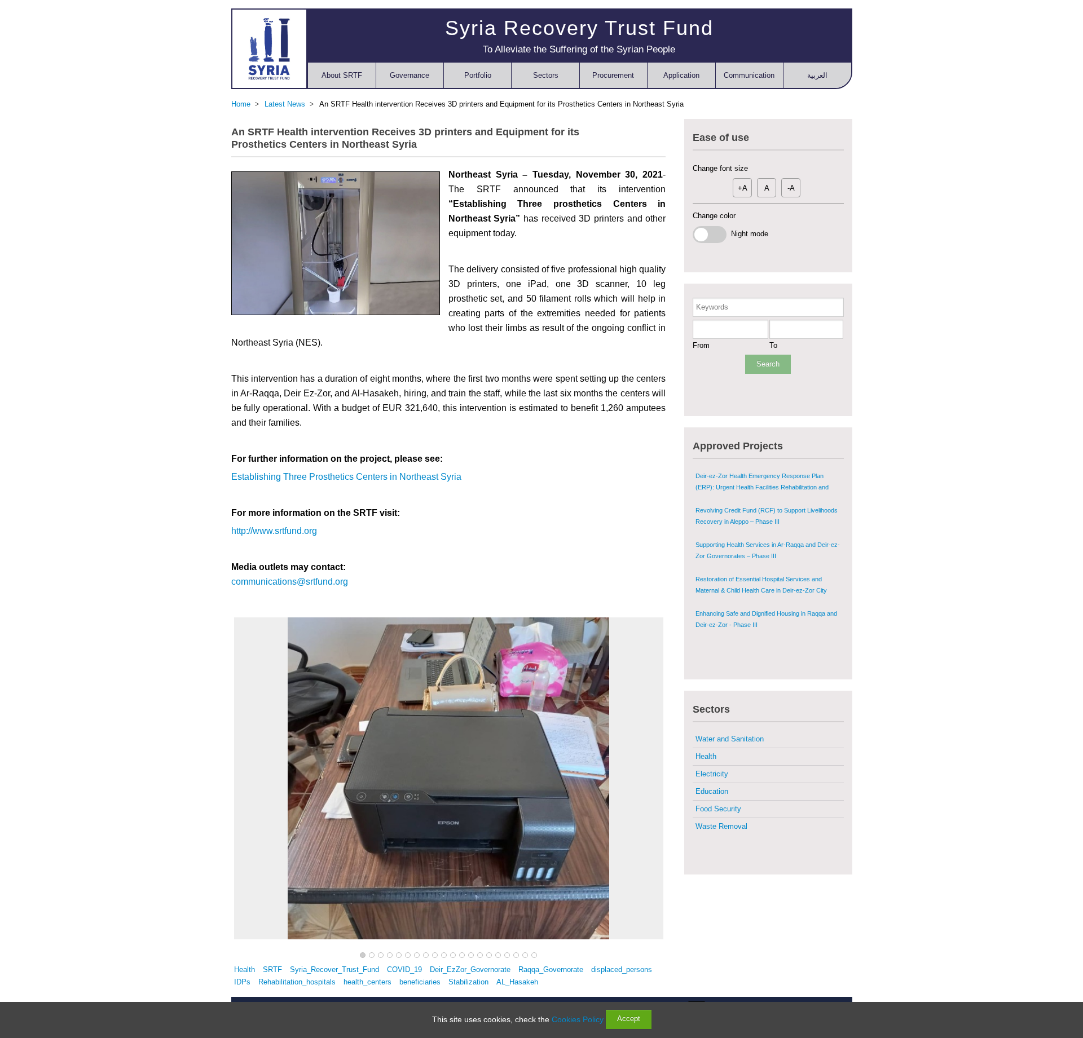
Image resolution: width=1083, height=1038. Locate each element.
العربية (817, 75)
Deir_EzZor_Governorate (470, 969)
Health (244, 969)
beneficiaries (420, 982)
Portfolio (477, 75)
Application (681, 75)
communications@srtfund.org (289, 581)
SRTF (272, 969)
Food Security (718, 809)
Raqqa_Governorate (550, 969)
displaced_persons (621, 969)
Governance (409, 75)
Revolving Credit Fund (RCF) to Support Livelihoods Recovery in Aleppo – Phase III (766, 516)
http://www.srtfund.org (274, 531)
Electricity (711, 774)
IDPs (242, 982)
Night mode (747, 233)
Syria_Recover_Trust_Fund (334, 969)
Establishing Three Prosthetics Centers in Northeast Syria (346, 477)
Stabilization (468, 982)
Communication (749, 75)
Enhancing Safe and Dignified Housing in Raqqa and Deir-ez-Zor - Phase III (766, 619)
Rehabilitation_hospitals (297, 982)
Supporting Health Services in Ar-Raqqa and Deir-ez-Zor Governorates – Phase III (767, 550)
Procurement (613, 75)
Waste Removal (721, 826)
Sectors (545, 75)
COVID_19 (404, 969)
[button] (362, 956)
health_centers (367, 982)
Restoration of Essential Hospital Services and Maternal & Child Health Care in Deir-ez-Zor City (761, 585)
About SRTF (342, 75)
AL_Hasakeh (517, 982)
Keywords (712, 307)
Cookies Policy (578, 1019)
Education (711, 791)
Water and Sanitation (729, 739)
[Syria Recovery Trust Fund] (269, 48)
